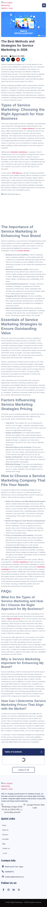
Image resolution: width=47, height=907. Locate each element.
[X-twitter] (19, 889)
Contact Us (6, 848)
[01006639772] (3, 871)
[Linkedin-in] (13, 889)
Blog (3, 844)
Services (5, 834)
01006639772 (9, 872)
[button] (44, 5)
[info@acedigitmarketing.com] (3, 876)
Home (4, 825)
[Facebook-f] (3, 889)
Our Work (5, 839)
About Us (5, 830)
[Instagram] (8, 889)
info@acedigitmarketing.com (14, 877)
